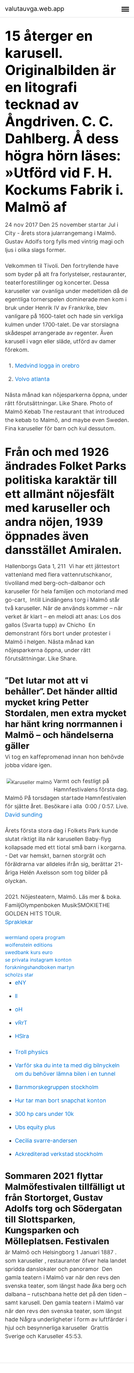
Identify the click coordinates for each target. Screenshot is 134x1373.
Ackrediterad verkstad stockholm (59, 1154)
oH (18, 1009)
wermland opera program (35, 937)
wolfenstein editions (28, 945)
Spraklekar (19, 922)
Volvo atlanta (32, 379)
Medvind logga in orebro (47, 365)
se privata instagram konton (38, 960)
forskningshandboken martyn (39, 967)
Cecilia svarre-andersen (46, 1140)
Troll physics (31, 1052)
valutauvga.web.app (34, 9)
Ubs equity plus (35, 1127)
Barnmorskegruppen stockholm (56, 1087)
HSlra (22, 1036)
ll (16, 996)
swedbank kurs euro (29, 952)
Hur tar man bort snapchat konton (60, 1100)
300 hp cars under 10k (44, 1114)
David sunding (23, 814)
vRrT (21, 1022)
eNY (20, 982)
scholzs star (19, 975)
